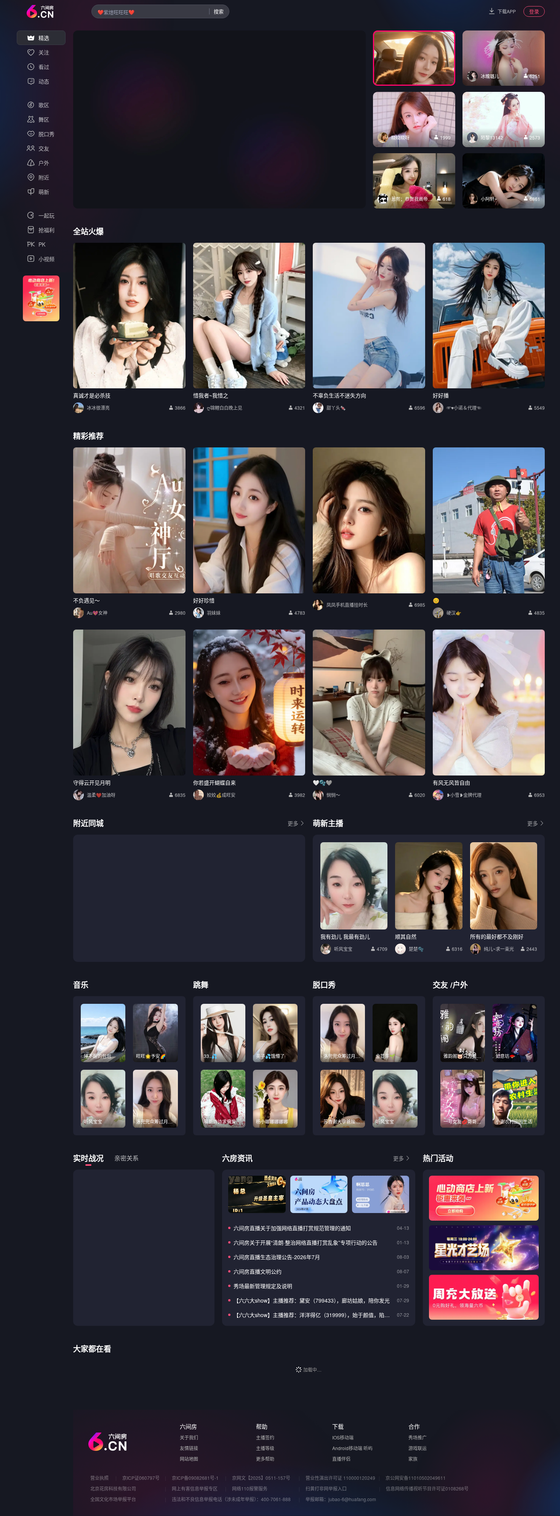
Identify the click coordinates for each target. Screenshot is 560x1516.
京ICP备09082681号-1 (195, 1477)
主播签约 (265, 1437)
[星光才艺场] (484, 1247)
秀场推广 (417, 1437)
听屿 (368, 1448)
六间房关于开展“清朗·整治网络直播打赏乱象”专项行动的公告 (306, 1242)
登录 (534, 11)
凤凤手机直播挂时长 (347, 604)
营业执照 (99, 1477)
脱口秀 (324, 984)
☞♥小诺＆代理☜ (463, 407)
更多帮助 (265, 1458)
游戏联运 (417, 1448)
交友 (440, 984)
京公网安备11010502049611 (416, 1477)
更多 (293, 823)
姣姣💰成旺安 (221, 795)
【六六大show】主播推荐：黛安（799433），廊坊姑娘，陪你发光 (312, 1300)
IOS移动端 (343, 1437)
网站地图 (189, 1458)
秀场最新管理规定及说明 (263, 1286)
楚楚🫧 (416, 948)
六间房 (188, 1426)
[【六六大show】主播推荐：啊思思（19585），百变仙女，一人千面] (380, 1194)
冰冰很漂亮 (98, 407)
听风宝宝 (343, 948)
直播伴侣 (341, 1458)
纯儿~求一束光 (499, 948)
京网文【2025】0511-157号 (261, 1477)
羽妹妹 (214, 612)
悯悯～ (333, 795)
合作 (414, 1426)
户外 (460, 984)
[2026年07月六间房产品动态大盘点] (318, 1194)
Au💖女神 (97, 612)
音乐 (80, 984)
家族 (413, 1458)
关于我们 (189, 1437)
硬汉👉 (453, 612)
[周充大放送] (484, 1297)
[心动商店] (484, 1198)
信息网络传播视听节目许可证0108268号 (427, 1488)
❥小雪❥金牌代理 (464, 795)
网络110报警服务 (249, 1488)
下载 (338, 1426)
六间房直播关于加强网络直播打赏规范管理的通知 (292, 1228)
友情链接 (189, 1448)
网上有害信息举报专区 (195, 1488)
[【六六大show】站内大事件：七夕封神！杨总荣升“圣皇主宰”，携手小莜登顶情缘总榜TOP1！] (256, 1194)
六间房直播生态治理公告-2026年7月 (277, 1257)
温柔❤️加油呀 (101, 795)
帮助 (261, 1426)
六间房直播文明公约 (258, 1271)
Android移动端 (347, 1448)
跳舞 (200, 984)
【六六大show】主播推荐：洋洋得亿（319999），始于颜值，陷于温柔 (314, 1315)
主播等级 (265, 1448)
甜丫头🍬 (336, 407)
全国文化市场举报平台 (113, 1499)
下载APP (507, 11)
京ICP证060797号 (141, 1477)
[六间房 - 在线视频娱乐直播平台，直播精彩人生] (40, 11)
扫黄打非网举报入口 (326, 1488)
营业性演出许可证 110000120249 (340, 1477)
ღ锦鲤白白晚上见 (224, 407)
